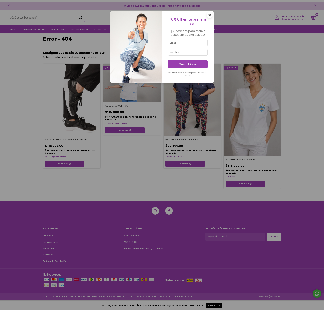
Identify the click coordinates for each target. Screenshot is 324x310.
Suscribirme (187, 64)
